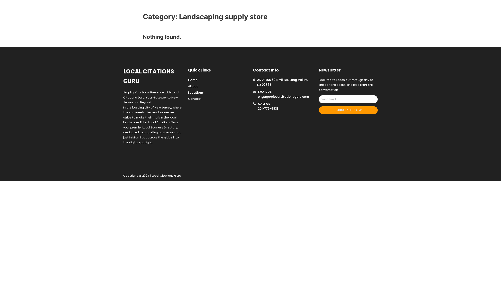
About (193, 86)
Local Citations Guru (148, 76)
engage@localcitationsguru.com (283, 97)
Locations (319, 7)
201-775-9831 (268, 109)
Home (302, 7)
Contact (195, 99)
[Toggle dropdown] (346, 7)
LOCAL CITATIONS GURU (179, 7)
